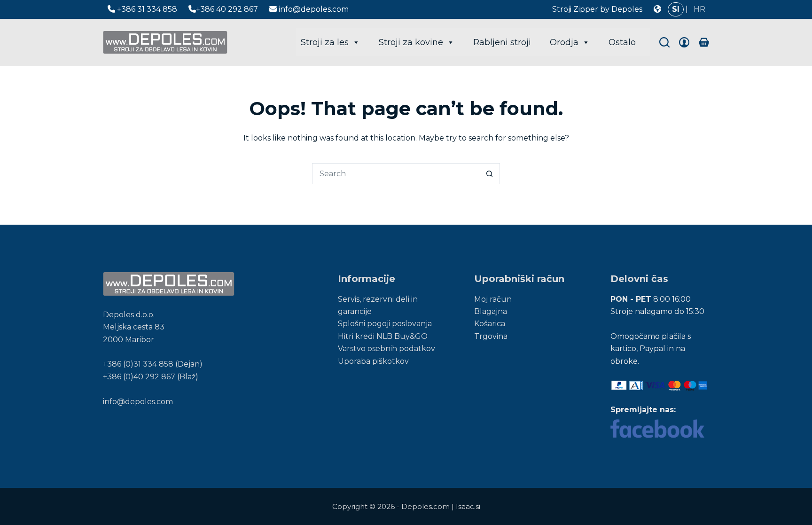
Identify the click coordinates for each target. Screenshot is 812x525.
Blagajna (490, 311)
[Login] (684, 42)
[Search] (664, 42)
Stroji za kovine (411, 42)
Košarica (489, 323)
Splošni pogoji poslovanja (385, 323)
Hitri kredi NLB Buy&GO (383, 336)
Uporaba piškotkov (373, 361)
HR (699, 9)
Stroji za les (325, 42)
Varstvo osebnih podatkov (386, 348)
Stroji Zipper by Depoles (597, 9)
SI (675, 9)
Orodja (564, 42)
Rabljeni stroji (502, 42)
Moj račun (493, 299)
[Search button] (489, 173)
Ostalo (622, 42)
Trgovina (491, 336)
